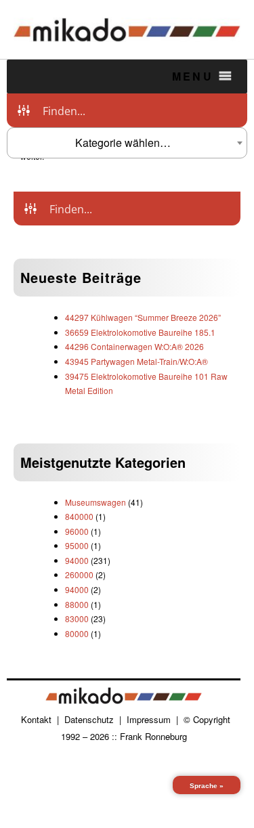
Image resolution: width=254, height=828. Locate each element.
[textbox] (127, 143)
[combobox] (127, 142)
